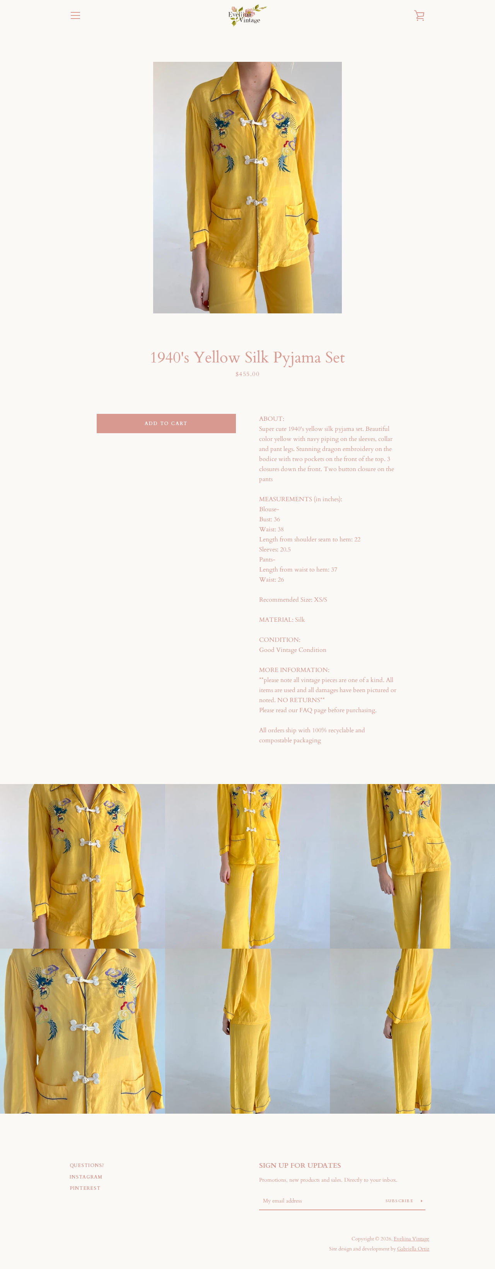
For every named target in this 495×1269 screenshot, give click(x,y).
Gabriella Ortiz (413, 1248)
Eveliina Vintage (411, 1238)
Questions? (87, 1165)
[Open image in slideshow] (247, 187)
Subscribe (400, 1201)
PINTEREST (85, 1188)
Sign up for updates (300, 1165)
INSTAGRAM (86, 1177)
